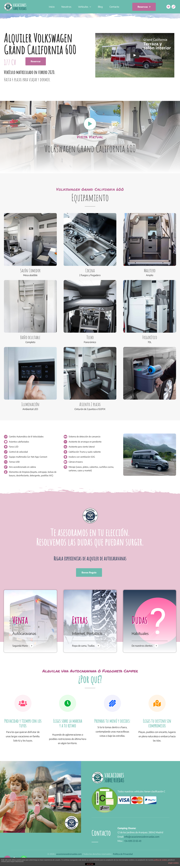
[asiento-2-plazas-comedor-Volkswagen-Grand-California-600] (30, 214)
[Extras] (90, 621)
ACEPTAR (90, 864)
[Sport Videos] (30, 621)
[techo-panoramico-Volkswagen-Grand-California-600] (90, 281)
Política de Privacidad (123, 854)
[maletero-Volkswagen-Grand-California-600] (149, 214)
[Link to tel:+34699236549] (174, 7)
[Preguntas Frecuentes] (149, 621)
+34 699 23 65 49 (132, 840)
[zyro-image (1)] (149, 434)
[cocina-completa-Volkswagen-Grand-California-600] (90, 214)
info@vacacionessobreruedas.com (141, 836)
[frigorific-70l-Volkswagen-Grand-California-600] (149, 281)
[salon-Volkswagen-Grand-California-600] (90, 348)
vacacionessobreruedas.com (69, 854)
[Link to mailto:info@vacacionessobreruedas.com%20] (168, 7)
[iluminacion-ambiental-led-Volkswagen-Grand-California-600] (30, 348)
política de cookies (160, 860)
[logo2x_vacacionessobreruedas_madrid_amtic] (15, 3)
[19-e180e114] (149, 348)
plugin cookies (173, 863)
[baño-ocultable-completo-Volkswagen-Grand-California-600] (30, 281)
